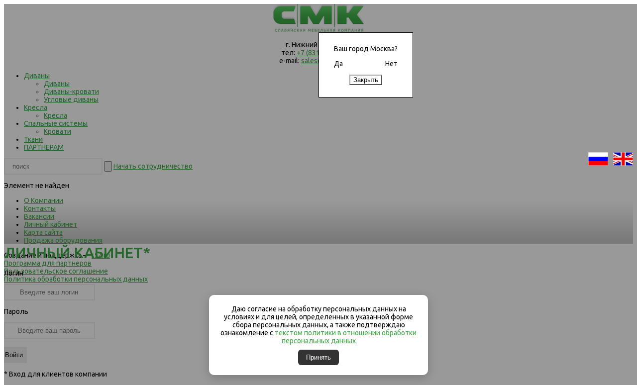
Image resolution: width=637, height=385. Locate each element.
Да (338, 64)
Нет (391, 64)
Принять (318, 357)
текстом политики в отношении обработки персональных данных (346, 337)
